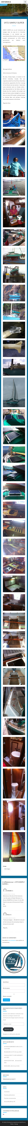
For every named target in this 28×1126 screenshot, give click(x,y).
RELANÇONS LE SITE (9, 1052)
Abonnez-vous (8, 1029)
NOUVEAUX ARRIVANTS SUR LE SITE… (14, 1046)
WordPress (22, 1122)
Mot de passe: (6, 988)
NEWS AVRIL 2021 (8, 1066)
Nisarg (16, 1124)
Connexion (6, 1000)
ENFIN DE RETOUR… (9, 1060)
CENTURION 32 (6, 2)
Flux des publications (9, 1095)
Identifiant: (6, 982)
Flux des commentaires (10, 1098)
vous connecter (12, 940)
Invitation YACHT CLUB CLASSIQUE (13, 1055)
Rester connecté (7, 996)
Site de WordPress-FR (9, 1101)
